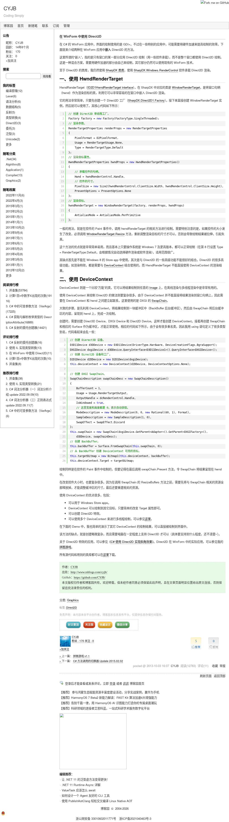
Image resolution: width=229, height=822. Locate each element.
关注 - (89, 641)
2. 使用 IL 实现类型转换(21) (24, 384)
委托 (10, 128)
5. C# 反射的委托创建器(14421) (26, 327)
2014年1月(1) (14, 222)
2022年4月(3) (14, 200)
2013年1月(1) (14, 265)
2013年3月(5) (14, 259)
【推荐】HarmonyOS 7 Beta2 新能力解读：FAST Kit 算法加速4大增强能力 (108, 697)
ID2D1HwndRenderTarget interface (110, 87)
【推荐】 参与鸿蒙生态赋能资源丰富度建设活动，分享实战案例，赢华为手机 (109, 692)
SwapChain (159, 300)
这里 (148, 519)
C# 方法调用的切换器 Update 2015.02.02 (98, 661)
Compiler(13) (14, 175)
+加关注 (64, 649)
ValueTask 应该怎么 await (78, 790)
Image (153, 287)
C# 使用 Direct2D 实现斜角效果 (131, 542)
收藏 (215, 666)
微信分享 (122, 624)
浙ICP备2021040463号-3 (135, 818)
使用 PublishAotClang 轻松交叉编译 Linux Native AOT (97, 801)
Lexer (11, 96)
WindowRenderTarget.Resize (106, 234)
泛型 (10, 134)
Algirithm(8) (13, 164)
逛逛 (126, 683)
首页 (20, 25)
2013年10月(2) (15, 227)
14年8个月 (22, 47)
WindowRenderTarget (186, 87)
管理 (67, 25)
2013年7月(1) (14, 238)
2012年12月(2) (15, 270)
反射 (10, 112)
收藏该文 (105, 624)
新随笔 (33, 25)
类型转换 (13, 117)
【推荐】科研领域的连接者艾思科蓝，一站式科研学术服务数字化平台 (104, 708)
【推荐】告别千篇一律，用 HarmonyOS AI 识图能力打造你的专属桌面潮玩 (108, 703)
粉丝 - (78, 641)
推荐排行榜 (11, 373)
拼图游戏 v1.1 (81, 656)
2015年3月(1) (14, 206)
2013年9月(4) (14, 232)
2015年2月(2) (14, 211)
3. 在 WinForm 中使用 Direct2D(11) (29, 353)
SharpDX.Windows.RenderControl (156, 70)
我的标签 (9, 85)
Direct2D (71, 607)
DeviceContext (113, 265)
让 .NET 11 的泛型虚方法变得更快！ (85, 779)
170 (17, 51)
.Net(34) (11, 159)
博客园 (8, 25)
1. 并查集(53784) (17, 290)
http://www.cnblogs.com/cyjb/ (89, 572)
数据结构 (13, 107)
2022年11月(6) (15, 195)
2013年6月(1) (14, 243)
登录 (112, 683)
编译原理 (14, 91)
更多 (9, 144)
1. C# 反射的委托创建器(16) (24, 342)
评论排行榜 (11, 336)
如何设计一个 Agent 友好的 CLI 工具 (86, 795)
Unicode (13, 139)
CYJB (10, 8)
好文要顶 (73, 624)
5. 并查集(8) (13, 364)
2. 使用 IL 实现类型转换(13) (24, 348)
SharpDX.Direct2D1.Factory (146, 100)
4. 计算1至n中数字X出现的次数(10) (28, 358)
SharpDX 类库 (115, 70)
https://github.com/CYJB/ (89, 577)
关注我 (89, 624)
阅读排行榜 (11, 284)
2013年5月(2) (14, 248)
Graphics (73, 600)
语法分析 (13, 101)
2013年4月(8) (14, 254)
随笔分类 (9, 153)
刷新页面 (206, 676)
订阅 (56, 25)
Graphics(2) (13, 180)
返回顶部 (219, 676)
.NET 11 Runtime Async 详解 (81, 785)
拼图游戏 (65, 547)
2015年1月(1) (14, 217)
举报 (222, 666)
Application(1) (14, 170)
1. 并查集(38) (14, 378)
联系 (45, 25)
